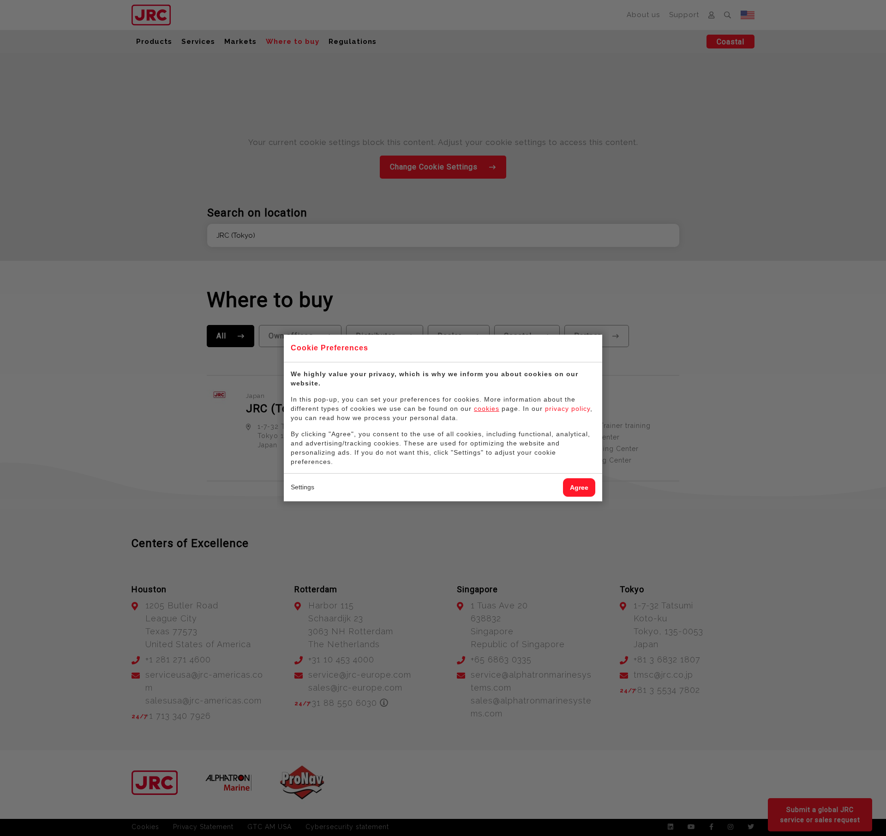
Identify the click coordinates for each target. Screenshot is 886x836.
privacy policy (567, 408)
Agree (579, 487)
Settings (302, 487)
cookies (486, 408)
